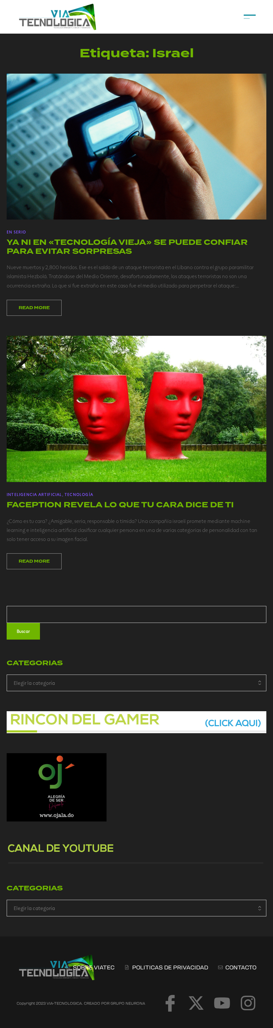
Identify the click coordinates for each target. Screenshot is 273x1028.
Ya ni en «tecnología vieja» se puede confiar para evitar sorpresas (127, 247)
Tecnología (79, 494)
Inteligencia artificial (34, 494)
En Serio (16, 232)
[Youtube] (222, 1003)
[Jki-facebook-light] (170, 1003)
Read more (34, 308)
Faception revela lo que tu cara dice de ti (120, 504)
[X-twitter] (196, 1003)
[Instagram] (248, 1003)
